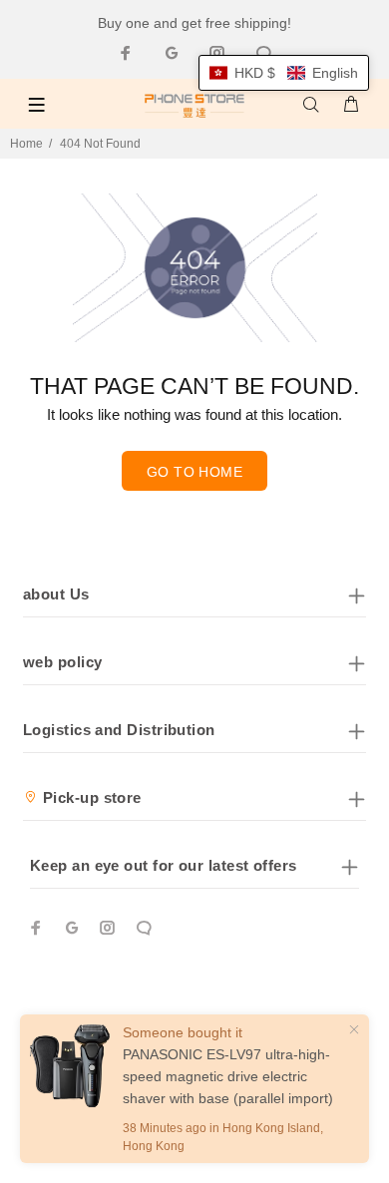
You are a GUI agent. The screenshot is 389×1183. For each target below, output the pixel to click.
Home (26, 144)
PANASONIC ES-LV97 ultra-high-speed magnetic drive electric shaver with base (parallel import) (228, 1076)
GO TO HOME (194, 472)
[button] (283, 73)
